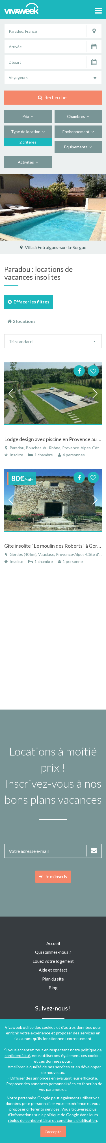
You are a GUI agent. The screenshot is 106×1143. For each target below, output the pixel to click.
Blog (53, 987)
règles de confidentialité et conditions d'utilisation (52, 1120)
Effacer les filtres (30, 301)
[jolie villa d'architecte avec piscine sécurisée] (53, 207)
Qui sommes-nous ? (53, 952)
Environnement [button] (76, 131)
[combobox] (53, 78)
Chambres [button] (77, 116)
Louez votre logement (53, 961)
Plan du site (53, 978)
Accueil (53, 943)
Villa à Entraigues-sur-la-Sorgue (55, 247)
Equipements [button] (76, 146)
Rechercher (55, 97)
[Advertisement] (53, 640)
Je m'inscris (55, 876)
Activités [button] (27, 162)
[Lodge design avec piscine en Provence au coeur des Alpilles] (53, 393)
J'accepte (53, 1131)
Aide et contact (53, 969)
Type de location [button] (26, 131)
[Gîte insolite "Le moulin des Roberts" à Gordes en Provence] (53, 500)
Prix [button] (26, 116)
